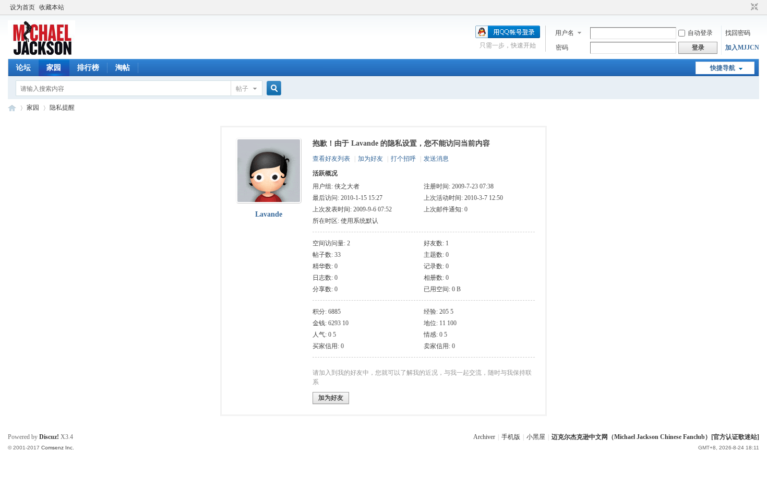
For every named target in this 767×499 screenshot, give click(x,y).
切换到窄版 (753, 7)
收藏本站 (51, 7)
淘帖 (122, 68)
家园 (53, 68)
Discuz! (49, 437)
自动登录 (700, 33)
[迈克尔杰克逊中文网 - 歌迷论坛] (41, 52)
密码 (562, 47)
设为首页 (22, 7)
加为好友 (370, 158)
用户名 (564, 33)
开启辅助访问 (744, 7)
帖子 (242, 88)
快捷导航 (722, 68)
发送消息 (436, 158)
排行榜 (88, 68)
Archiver (484, 437)
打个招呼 (403, 158)
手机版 (510, 437)
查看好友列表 (331, 158)
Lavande (268, 214)
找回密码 (737, 33)
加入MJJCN (742, 47)
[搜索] (272, 88)
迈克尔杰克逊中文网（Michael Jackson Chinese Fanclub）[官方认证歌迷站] (655, 437)
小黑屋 (535, 437)
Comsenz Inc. (57, 447)
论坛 (23, 68)
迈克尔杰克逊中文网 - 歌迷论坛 (12, 107)
